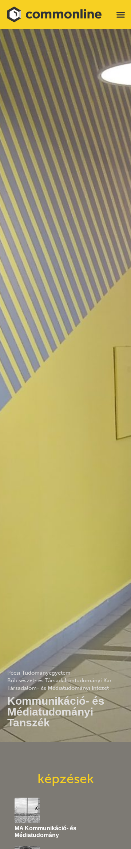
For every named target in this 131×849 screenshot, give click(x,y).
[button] (121, 14)
